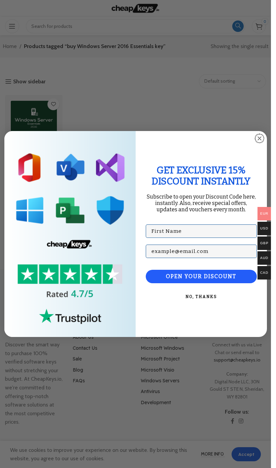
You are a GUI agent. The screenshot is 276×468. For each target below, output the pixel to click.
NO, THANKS (201, 296)
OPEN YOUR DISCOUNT (201, 276)
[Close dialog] (259, 138)
